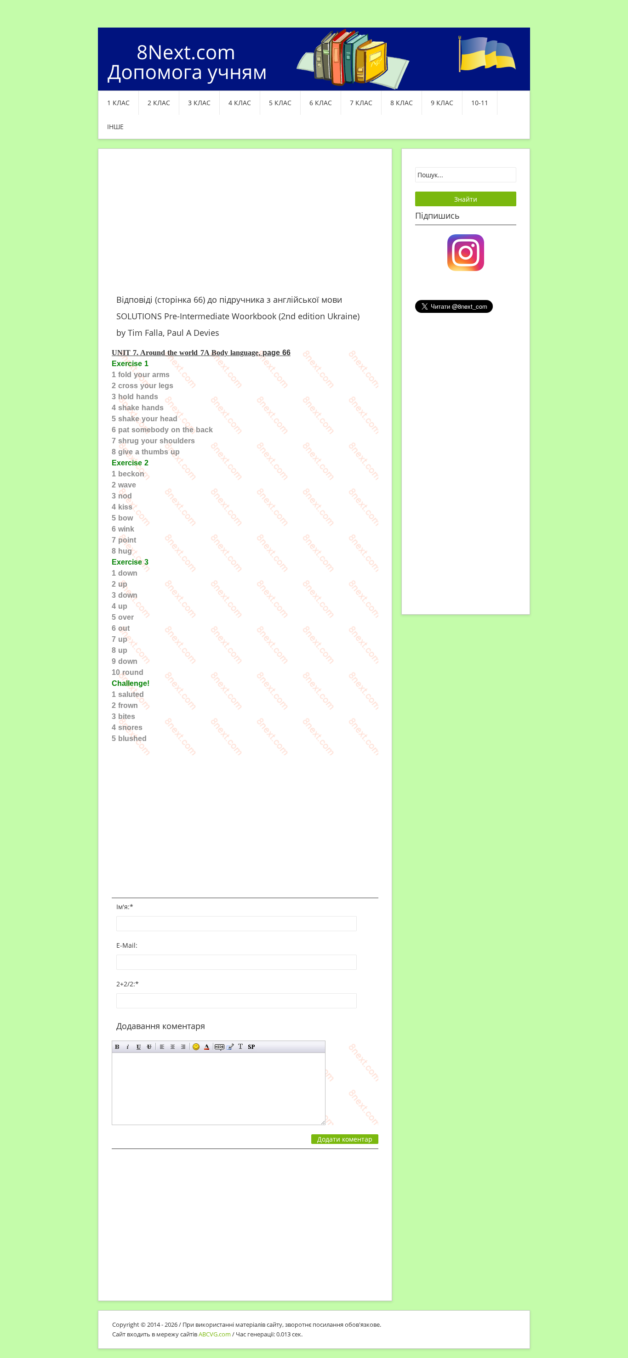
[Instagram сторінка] (465, 252)
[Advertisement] (245, 227)
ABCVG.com (215, 1334)
